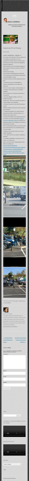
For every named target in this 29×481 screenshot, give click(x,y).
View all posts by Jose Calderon (10, 326)
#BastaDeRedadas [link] (17, 151)
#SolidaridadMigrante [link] (18, 149)
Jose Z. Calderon (14, 22)
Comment (6, 354)
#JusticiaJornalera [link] (7, 147)
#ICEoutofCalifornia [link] (12, 145)
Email (4, 376)
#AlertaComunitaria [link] (7, 151)
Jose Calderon (8, 302)
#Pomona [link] (5, 145)
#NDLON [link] (14, 153)
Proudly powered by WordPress (9, 478)
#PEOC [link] (5, 154)
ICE (14, 301)
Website (5, 382)
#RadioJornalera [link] (20, 153)
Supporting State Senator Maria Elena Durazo (8, 340)
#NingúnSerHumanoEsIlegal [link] (18, 147)
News (17, 301)
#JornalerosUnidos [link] (7, 153)
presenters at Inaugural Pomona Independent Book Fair (20, 340)
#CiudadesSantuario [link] (8, 149)
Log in (4, 469)
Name (5, 370)
